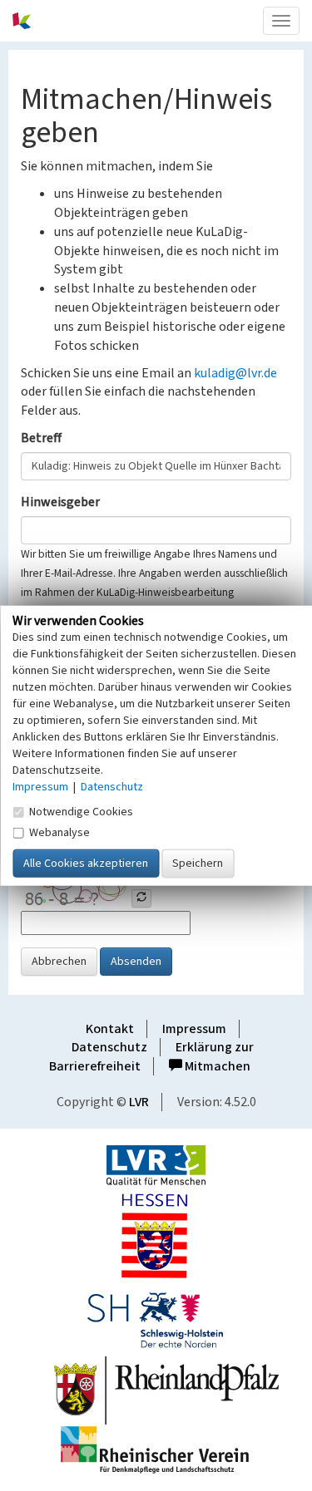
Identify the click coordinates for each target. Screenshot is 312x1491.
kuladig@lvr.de (235, 373)
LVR (139, 1102)
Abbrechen (59, 961)
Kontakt (110, 1029)
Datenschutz (109, 1047)
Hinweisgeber (60, 502)
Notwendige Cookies (81, 811)
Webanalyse (59, 832)
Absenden (136, 961)
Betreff (41, 438)
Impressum (194, 1029)
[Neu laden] (141, 898)
